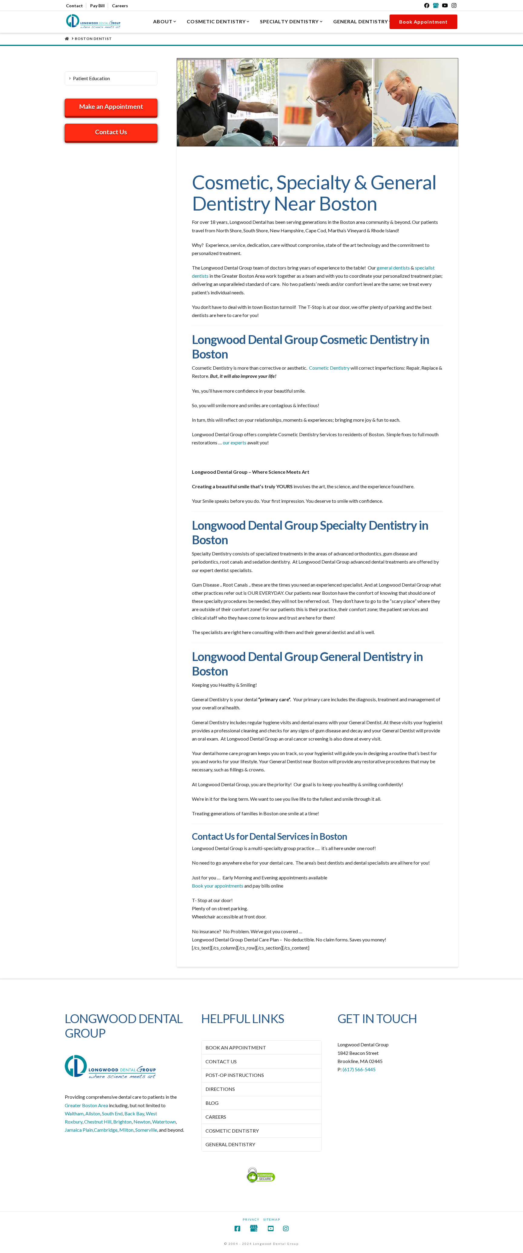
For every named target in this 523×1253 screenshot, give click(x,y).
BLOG (212, 1103)
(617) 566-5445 (359, 1069)
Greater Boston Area (86, 1105)
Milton (126, 1130)
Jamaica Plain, (79, 1130)
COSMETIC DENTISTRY (232, 1131)
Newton (141, 1121)
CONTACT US (221, 1061)
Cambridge (105, 1130)
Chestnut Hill (97, 1121)
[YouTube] (445, 5)
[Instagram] (454, 5)
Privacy (251, 1219)
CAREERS (216, 1117)
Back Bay (134, 1113)
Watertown (164, 1121)
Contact (74, 5)
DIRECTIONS (220, 1089)
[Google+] (436, 5)
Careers (120, 5)
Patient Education (91, 78)
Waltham (74, 1113)
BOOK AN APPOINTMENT (236, 1047)
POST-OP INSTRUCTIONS (235, 1075)
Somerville (146, 1130)
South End (112, 1113)
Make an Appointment (111, 106)
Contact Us (111, 132)
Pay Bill (97, 5)
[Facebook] (427, 5)
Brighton (122, 1121)
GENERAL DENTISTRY (230, 1144)
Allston (92, 1113)
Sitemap (271, 1219)
